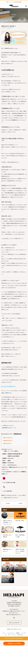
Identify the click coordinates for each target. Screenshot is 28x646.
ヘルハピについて (10, 633)
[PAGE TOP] (14, 588)
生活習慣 (8, 28)
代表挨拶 (17, 633)
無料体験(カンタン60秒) (13, 643)
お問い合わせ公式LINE (14, 622)
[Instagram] (4, 478)
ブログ (9, 634)
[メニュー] (26, 6)
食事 (11, 28)
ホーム (4, 633)
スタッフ (14, 634)
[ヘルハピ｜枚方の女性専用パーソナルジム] (14, 595)
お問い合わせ (20, 634)
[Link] (4, 487)
